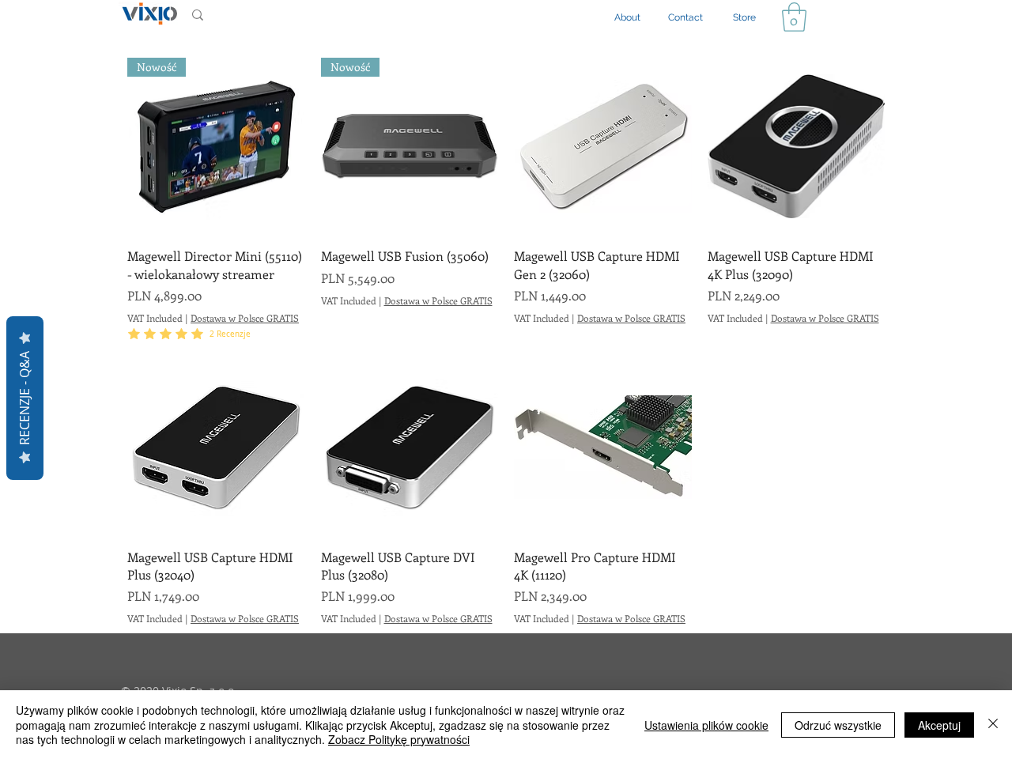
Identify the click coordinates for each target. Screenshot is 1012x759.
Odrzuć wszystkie (838, 725)
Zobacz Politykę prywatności (399, 739)
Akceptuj (939, 725)
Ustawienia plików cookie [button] (706, 725)
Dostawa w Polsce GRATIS (245, 318)
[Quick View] (603, 147)
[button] (794, 17)
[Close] (993, 724)
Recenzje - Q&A (24, 398)
